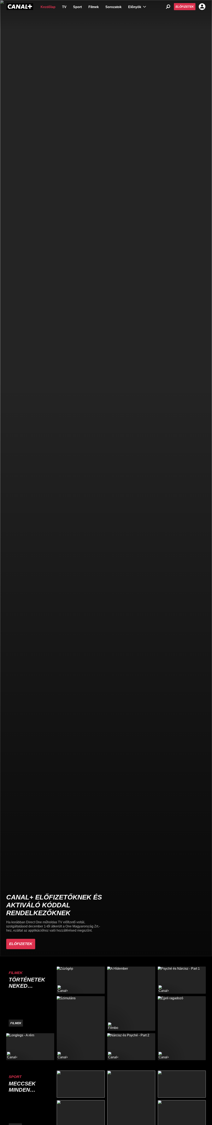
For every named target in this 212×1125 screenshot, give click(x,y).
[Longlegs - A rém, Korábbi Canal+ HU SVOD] (30, 1046)
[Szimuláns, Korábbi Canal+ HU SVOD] (81, 1028)
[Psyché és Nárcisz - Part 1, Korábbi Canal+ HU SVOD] (182, 980)
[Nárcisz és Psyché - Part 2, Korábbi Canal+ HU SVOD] (131, 1046)
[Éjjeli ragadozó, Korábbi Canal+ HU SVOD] (182, 1028)
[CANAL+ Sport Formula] (81, 1084)
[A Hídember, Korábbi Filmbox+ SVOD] (131, 999)
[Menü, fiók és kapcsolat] (202, 6)
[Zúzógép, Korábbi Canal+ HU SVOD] (81, 980)
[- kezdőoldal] (20, 6)
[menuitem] (48, 6)
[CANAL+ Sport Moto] (182, 1084)
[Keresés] (168, 6)
